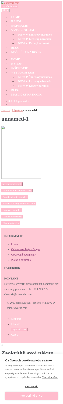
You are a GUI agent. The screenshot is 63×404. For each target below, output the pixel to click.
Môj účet (16, 318)
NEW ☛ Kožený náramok (33, 43)
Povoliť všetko (31, 396)
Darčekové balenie (12, 216)
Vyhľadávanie (10, 6)
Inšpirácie (17, 110)
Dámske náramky (12, 210)
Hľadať (15, 324)
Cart (14, 334)
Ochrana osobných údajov (25, 249)
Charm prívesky (11, 223)
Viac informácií (50, 377)
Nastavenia (31, 386)
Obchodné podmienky (23, 254)
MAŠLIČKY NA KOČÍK (26, 52)
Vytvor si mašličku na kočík (17, 190)
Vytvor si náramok (12, 184)
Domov (5, 110)
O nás (14, 244)
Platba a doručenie (21, 259)
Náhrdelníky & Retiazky (15, 197)
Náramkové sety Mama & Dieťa (19, 203)
